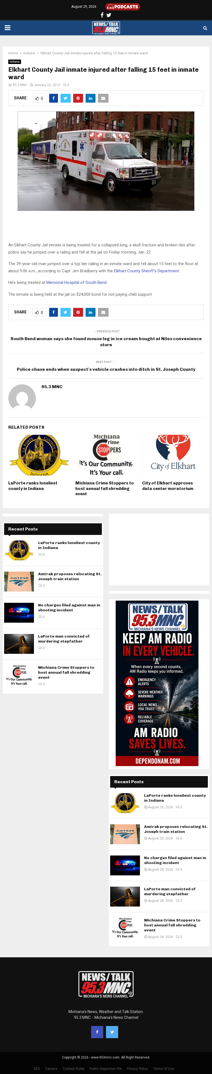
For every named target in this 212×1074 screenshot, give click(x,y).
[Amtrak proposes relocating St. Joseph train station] (19, 581)
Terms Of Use (163, 1069)
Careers (51, 1069)
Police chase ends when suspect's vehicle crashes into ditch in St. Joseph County (106, 369)
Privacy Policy (137, 1069)
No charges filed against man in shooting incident (69, 607)
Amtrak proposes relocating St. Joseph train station (70, 576)
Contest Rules (73, 1069)
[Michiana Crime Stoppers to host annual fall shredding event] (19, 675)
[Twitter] (112, 1032)
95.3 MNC (20, 85)
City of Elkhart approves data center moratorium (167, 486)
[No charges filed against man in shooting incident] (19, 613)
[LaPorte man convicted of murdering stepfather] (19, 644)
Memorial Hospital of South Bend (76, 282)
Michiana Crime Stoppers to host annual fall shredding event (104, 488)
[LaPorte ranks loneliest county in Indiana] (19, 550)
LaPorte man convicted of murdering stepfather (64, 639)
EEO (37, 1069)
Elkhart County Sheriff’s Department (146, 270)
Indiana (15, 61)
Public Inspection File (106, 1069)
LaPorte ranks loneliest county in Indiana (32, 486)
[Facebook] (97, 1032)
